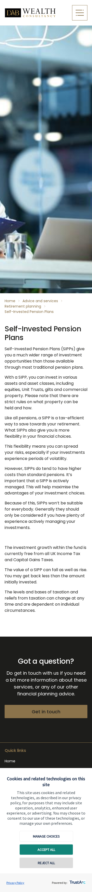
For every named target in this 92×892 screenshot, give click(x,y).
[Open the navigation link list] (79, 12)
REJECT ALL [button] (46, 863)
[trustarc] (77, 881)
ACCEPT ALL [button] (46, 849)
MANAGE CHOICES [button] (46, 836)
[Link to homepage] (36, 12)
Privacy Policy (15, 883)
